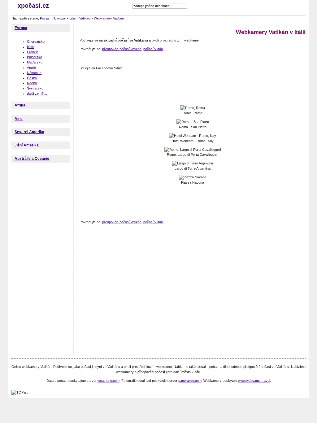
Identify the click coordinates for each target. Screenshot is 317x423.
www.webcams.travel (254, 380)
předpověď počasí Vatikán (121, 49)
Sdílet (118, 68)
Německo (34, 73)
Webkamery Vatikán (109, 18)
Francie (32, 52)
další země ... (37, 93)
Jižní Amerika (27, 145)
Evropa (59, 18)
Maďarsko (34, 62)
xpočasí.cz (33, 5)
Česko (32, 78)
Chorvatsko (36, 41)
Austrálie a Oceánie (32, 158)
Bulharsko (34, 57)
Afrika (20, 105)
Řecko (32, 83)
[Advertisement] (192, 88)
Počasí (45, 18)
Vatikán (84, 18)
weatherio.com (108, 380)
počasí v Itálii (153, 49)
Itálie (72, 18)
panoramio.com (190, 380)
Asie (19, 118)
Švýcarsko (35, 88)
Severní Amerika (29, 132)
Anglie (31, 67)
